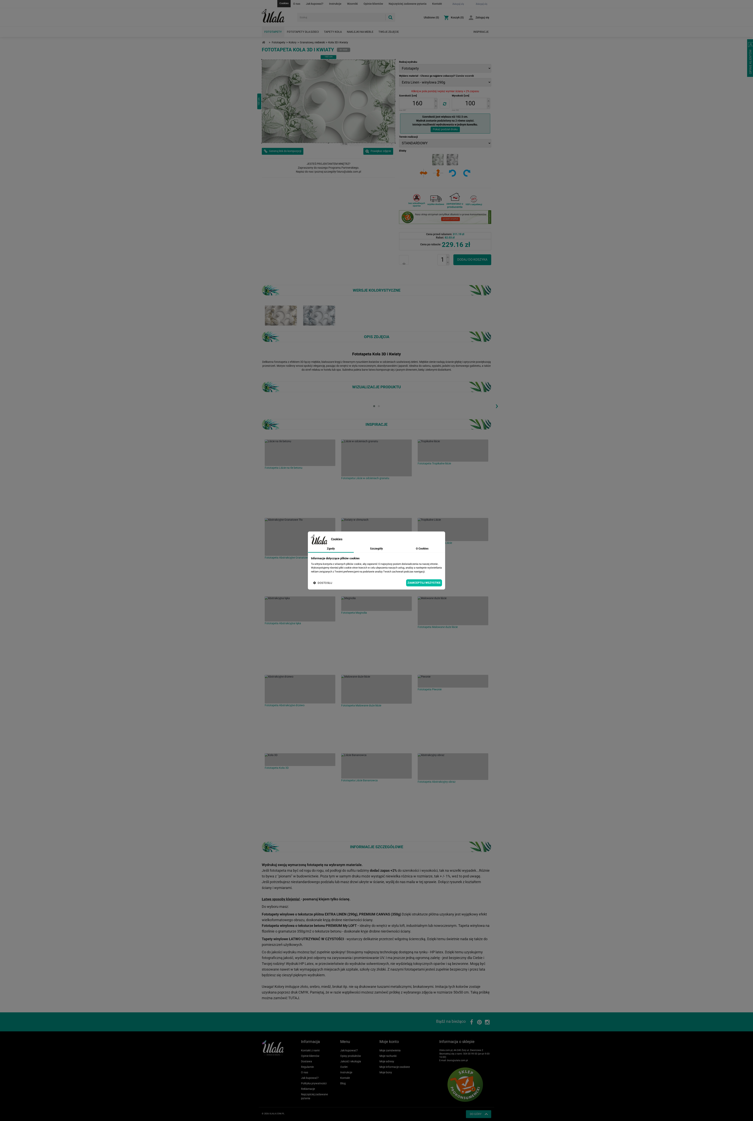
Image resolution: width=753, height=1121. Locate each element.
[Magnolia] (376, 603)
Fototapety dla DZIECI (303, 31)
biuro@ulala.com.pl (457, 1060)
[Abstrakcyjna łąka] (300, 608)
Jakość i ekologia (350, 1061)
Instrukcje (335, 3)
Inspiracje (481, 31)
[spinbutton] (417, 103)
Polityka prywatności (313, 1083)
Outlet (344, 1066)
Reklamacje (308, 1088)
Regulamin (307, 1066)
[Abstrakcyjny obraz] (453, 766)
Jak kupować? (314, 3)
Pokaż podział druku (445, 129)
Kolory (292, 42)
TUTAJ (293, 998)
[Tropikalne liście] (453, 450)
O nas (296, 3)
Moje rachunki (388, 1055)
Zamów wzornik (465, 75)
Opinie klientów (373, 3)
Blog (343, 1083)
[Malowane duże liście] (453, 610)
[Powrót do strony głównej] (263, 42)
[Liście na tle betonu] (300, 452)
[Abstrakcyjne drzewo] (300, 689)
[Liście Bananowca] (376, 766)
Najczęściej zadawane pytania (408, 3)
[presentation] (496, 406)
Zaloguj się (482, 17)
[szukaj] (390, 17)
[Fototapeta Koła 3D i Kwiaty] (281, 315)
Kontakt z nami (310, 1050)
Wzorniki (352, 3)
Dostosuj (325, 582)
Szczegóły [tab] (376, 548)
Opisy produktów (350, 1055)
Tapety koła (333, 31)
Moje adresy (386, 1061)
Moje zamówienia (390, 1050)
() (431, 17)
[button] (435, 100)
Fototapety (273, 31)
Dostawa (306, 1061)
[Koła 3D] (300, 759)
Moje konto (389, 1041)
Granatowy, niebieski (312, 42)
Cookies (284, 3)
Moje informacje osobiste (394, 1066)
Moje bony (385, 1072)
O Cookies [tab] (422, 548)
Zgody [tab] (331, 548)
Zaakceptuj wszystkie (424, 582)
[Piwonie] (453, 681)
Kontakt (437, 3)
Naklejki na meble (360, 31)
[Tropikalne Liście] (453, 529)
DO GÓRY (475, 1114)
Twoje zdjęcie (388, 31)
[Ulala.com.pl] (278, 16)
